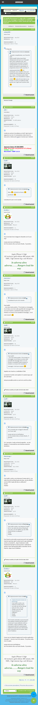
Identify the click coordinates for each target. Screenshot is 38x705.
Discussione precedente (12, 685)
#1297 (32, 396)
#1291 (32, 29)
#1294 (32, 207)
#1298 (32, 453)
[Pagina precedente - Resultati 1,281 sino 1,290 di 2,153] (25, 10)
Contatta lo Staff (22, 690)
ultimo (31, 10)
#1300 (32, 565)
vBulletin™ (18, 698)
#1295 (32, 275)
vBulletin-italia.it (24, 702)
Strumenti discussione (20, 26)
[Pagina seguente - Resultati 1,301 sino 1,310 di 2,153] (28, 10)
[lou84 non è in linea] (8, 166)
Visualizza (30, 26)
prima (22, 10)
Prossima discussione (26, 685)
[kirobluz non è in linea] (8, 216)
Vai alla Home (30, 690)
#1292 (32, 107)
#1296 (32, 322)
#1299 (32, 493)
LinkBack (10, 26)
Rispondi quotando (30, 94)
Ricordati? (8, 13)
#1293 (32, 157)
